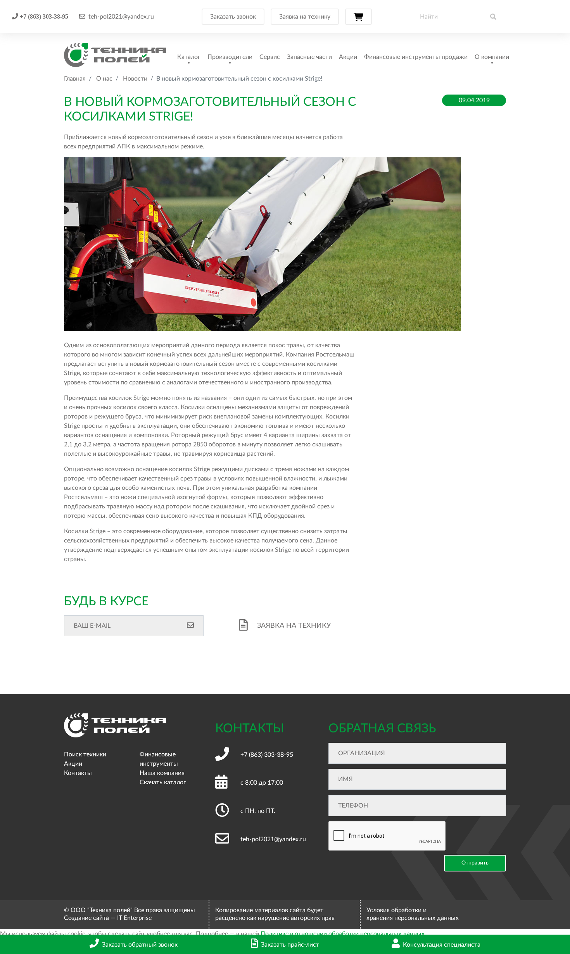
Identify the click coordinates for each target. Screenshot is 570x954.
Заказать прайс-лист (290, 945)
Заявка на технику (304, 17)
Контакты (78, 773)
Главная (75, 79)
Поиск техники (85, 754)
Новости (135, 79)
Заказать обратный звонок (140, 945)
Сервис (269, 57)
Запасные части (309, 57)
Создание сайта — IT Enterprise (108, 918)
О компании (492, 57)
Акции (348, 57)
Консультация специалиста (441, 945)
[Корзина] (358, 17)
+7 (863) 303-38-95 (43, 16)
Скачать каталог (163, 782)
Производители (229, 57)
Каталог (188, 57)
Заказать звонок (233, 17)
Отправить (475, 863)
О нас (104, 79)
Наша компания (162, 773)
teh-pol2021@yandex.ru (121, 17)
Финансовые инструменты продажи (416, 57)
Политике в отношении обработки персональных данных (343, 934)
